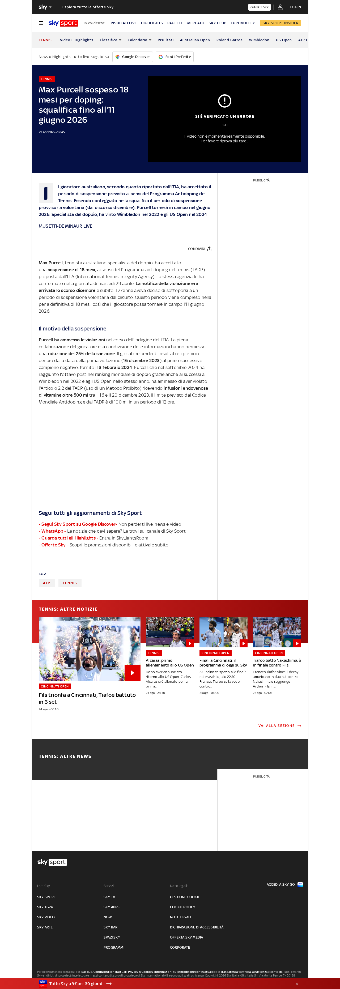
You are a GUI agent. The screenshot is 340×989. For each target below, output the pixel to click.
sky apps (112, 907)
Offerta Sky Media (186, 937)
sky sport (46, 897)
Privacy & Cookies (140, 972)
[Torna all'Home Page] (63, 23)
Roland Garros (229, 40)
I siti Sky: (43, 886)
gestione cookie (185, 897)
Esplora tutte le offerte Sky (88, 7)
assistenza (259, 972)
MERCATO (196, 23)
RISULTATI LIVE (124, 23)
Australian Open (195, 40)
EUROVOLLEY (243, 23)
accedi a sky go (281, 884)
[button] (162, 983)
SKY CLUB (218, 23)
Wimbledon (259, 40)
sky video (46, 917)
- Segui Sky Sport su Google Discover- (78, 524)
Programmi (114, 947)
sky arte (45, 927)
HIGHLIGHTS (152, 23)
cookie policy (183, 907)
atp (46, 583)
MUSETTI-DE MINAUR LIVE (65, 226)
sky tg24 (45, 907)
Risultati (166, 40)
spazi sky (112, 937)
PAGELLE (175, 23)
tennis (70, 583)
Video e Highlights (77, 40)
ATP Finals (307, 40)
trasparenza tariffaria (236, 972)
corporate (180, 947)
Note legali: (179, 886)
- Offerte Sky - (54, 544)
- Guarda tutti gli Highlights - (68, 538)
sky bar (110, 927)
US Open (284, 40)
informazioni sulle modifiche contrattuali (183, 972)
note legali (180, 917)
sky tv (109, 897)
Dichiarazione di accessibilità (196, 927)
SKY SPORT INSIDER (281, 23)
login (295, 7)
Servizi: (109, 886)
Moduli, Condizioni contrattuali (104, 972)
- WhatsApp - (52, 531)
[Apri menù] (41, 23)
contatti (276, 972)
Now (108, 917)
